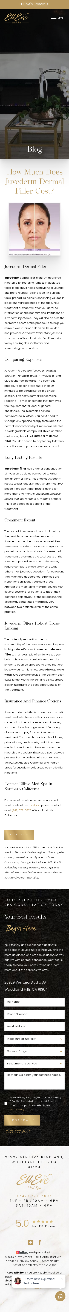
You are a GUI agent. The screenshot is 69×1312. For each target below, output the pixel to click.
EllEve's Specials (34, 4)
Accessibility (50, 1261)
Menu (61, 18)
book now (19, 1120)
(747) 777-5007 (21, 810)
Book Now (19, 834)
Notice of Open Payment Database (34, 1265)
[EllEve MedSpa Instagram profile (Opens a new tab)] (30, 1242)
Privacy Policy (17, 1110)
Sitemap (11, 1261)
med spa (35, 805)
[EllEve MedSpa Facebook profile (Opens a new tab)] (40, 1242)
